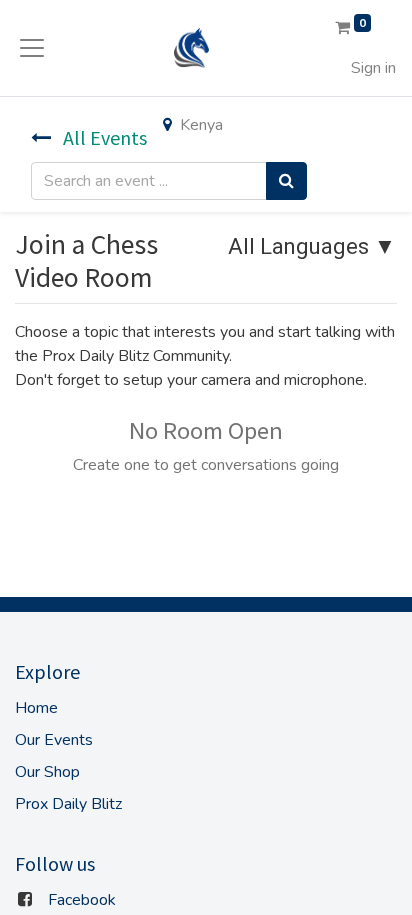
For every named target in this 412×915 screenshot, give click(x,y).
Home (36, 708)
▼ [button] (312, 247)
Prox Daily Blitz (68, 804)
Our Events (54, 740)
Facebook (82, 900)
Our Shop (47, 772)
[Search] (286, 181)
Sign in (373, 68)
